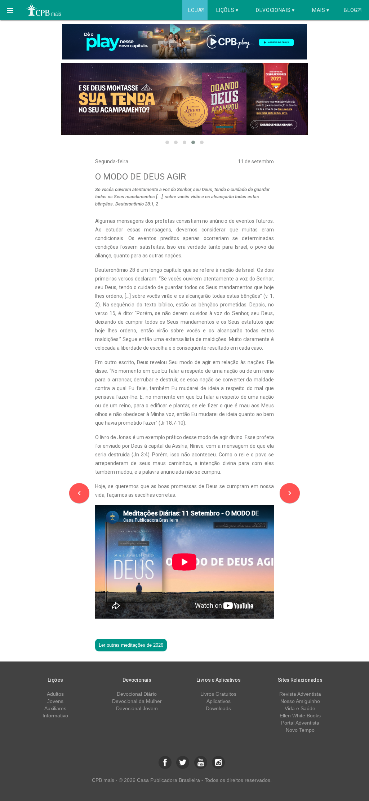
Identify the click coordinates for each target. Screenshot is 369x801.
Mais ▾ (320, 10)
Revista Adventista (300, 694)
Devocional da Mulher (137, 701)
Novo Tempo (300, 730)
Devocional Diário (137, 694)
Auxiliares (55, 708)
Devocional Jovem (137, 708)
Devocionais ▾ (275, 10)
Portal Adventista (300, 723)
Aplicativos (218, 701)
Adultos (55, 694)
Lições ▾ (227, 10)
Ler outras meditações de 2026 (131, 645)
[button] (10, 10)
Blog (352, 10)
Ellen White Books (300, 715)
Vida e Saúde (300, 708)
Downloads (218, 708)
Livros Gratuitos (218, 694)
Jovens (55, 701)
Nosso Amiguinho (300, 701)
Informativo (55, 715)
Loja (196, 10)
